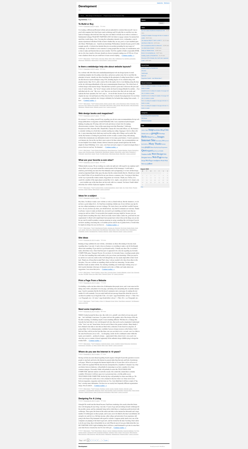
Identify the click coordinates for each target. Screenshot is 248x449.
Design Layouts (108, 103)
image (156, 137)
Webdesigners (116, 434)
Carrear (109, 431)
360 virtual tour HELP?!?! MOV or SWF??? (151, 40)
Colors (112, 343)
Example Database (129, 431)
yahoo (149, 163)
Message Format (109, 301)
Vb (112, 274)
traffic (149, 154)
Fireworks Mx (98, 152)
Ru (123, 58)
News (142, 100)
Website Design (89, 107)
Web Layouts (116, 105)
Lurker (123, 152)
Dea (132, 272)
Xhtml (145, 164)
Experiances (81, 345)
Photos (152, 147)
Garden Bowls (130, 228)
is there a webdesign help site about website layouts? (104, 66)
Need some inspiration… (90, 309)
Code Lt (97, 301)
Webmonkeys (95, 60)
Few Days (101, 58)
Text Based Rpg (93, 231)
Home (82, 16)
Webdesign (88, 60)
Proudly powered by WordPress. (157, 446)
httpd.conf (143, 75)
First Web (85, 274)
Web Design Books (114, 154)
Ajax (146, 130)
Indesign (112, 152)
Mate (96, 274)
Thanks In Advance (103, 231)
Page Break (122, 301)
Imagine (121, 389)
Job (163, 140)
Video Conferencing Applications (102, 392)
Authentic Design (105, 343)
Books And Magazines (101, 150)
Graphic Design (82, 432)
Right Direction (156, 151)
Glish (114, 103)
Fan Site (80, 274)
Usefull (110, 231)
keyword (167, 140)
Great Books (106, 152)
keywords (144, 144)
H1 (104, 301)
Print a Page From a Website (92, 280)
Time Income (125, 432)
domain (143, 133)
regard (93, 154)
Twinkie (110, 345)
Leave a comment (112, 60)
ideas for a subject (87, 195)
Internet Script (96, 230)
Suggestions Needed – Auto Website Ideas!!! (151, 78)
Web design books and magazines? (95, 113)
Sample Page (160, 3)
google (83, 230)
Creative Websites (122, 150)
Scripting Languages (129, 58)
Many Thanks (97, 345)
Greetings (162, 133)
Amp (150, 129)
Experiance (134, 343)
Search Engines (88, 392)
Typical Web (102, 105)
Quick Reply (88, 154)
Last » (106, 440)
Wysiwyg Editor (124, 434)
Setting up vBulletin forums (147, 50)
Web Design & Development (94, 16)
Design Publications (133, 150)
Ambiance (98, 343)
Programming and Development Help (114, 16)
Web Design (167, 3)
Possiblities (81, 231)
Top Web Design (104, 154)
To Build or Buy (86, 23)
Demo (97, 58)
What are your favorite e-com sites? (96, 159)
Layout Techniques (121, 103)
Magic (106, 58)
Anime (102, 272)
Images (160, 136)
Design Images (99, 103)
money (164, 144)
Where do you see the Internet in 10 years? (99, 351)
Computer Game (112, 272)
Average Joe (111, 228)
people (147, 147)
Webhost (149, 157)
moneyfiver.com (145, 91)
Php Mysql (158, 147)
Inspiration (88, 345)
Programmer (164, 147)
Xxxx (104, 107)
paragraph (128, 301)
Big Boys (102, 389)
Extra (101, 301)
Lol (92, 345)
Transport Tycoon (106, 274)
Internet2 (126, 389)
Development (87, 6)
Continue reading (128, 55)
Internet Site (118, 152)
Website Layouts (98, 107)
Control (107, 389)
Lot (147, 144)
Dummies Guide (90, 152)
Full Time (136, 431)
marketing (111, 432)
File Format (123, 228)
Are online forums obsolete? (147, 48)
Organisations (132, 230)
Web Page (157, 157)
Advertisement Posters (101, 228)
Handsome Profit (91, 432)
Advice (143, 130)
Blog (106, 272)
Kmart (126, 187)
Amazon (97, 389)
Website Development (146, 120)
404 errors (143, 70)
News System (112, 230)
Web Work (122, 154)
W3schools (81, 60)
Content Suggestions (109, 187)
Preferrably (81, 154)
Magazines (97, 390)
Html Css (151, 137)
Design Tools (81, 152)
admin (97, 26)
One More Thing (124, 230)
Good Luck (92, 274)
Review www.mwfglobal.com (148, 53)
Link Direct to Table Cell (147, 43)
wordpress (157, 160)
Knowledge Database (102, 432)
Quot (85, 105)
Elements (117, 228)
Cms (166, 129)
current (129, 272)
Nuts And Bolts (108, 390)
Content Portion (99, 187)
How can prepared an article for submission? (151, 45)
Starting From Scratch (93, 105)
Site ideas (83, 237)
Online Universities (118, 390)
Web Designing (91, 434)
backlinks (157, 130)
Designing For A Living (89, 398)
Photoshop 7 (132, 152)
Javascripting (159, 140)
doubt (117, 187)
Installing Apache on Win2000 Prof (149, 55)
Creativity (117, 343)
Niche (110, 58)
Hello (144, 136)
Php (155, 147)
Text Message (135, 301)
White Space (96, 189)
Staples (90, 189)
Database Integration (117, 431)
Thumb (97, 154)
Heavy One (89, 230)
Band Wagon (98, 431)
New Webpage (104, 230)
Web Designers (82, 434)
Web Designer (133, 432)
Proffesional (118, 58)
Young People (103, 60)
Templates (144, 154)
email (150, 133)
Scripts (87, 231)
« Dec (141, 187)
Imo (124, 187)
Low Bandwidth (90, 390)
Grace (142, 86)
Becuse (105, 431)
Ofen (113, 58)
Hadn (120, 187)
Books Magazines (112, 150)
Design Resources (125, 343)
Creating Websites (122, 272)
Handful (116, 389)
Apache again (144, 73)
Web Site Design (125, 105)
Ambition (97, 272)
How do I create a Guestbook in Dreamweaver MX (153, 30)
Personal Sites (127, 390)
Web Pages (114, 392)
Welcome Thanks (117, 231)
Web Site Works (134, 105)
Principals (132, 103)
